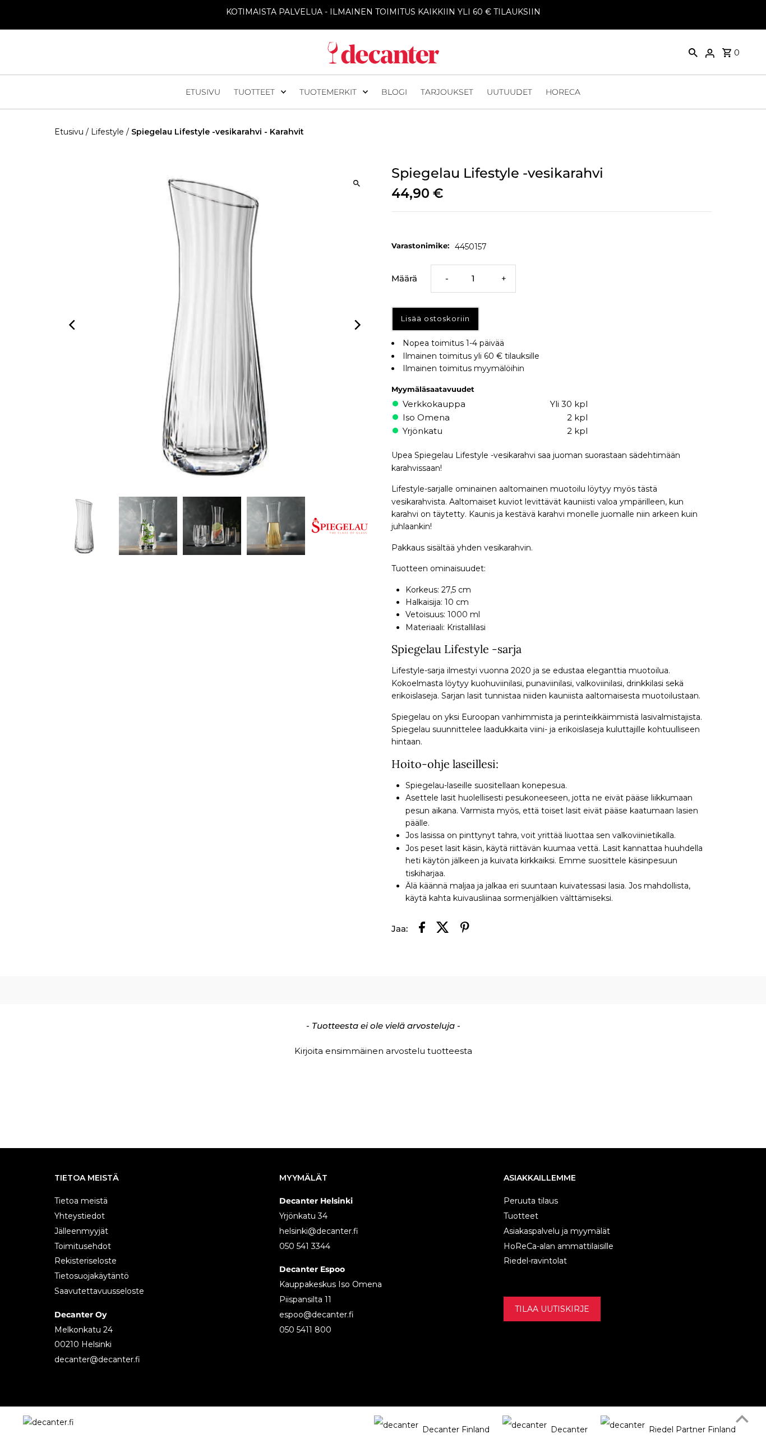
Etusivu (203, 92)
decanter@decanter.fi (97, 1359)
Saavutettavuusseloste (99, 1291)
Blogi (394, 92)
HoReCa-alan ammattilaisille (558, 1246)
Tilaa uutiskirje (552, 1309)
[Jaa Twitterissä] (442, 929)
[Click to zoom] (356, 183)
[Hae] (693, 52)
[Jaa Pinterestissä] (464, 929)
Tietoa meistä (81, 1201)
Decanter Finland (456, 1429)
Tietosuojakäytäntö (91, 1276)
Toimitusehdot (82, 1246)
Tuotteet (254, 92)
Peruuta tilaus (531, 1201)
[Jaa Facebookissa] (422, 929)
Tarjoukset (447, 92)
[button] (383, 1049)
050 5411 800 (305, 1330)
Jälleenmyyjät (81, 1231)
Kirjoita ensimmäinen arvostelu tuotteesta (383, 1050)
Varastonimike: (420, 245)
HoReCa (563, 92)
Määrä (404, 278)
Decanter (569, 1429)
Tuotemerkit (328, 92)
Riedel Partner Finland (692, 1429)
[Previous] (72, 324)
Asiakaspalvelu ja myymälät (557, 1231)
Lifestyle (107, 132)
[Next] (356, 324)
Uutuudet (509, 92)
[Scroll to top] (742, 1418)
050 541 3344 (304, 1246)
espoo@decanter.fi (316, 1315)
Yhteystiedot (79, 1216)
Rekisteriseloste (85, 1261)
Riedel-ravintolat (535, 1261)
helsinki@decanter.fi (318, 1231)
